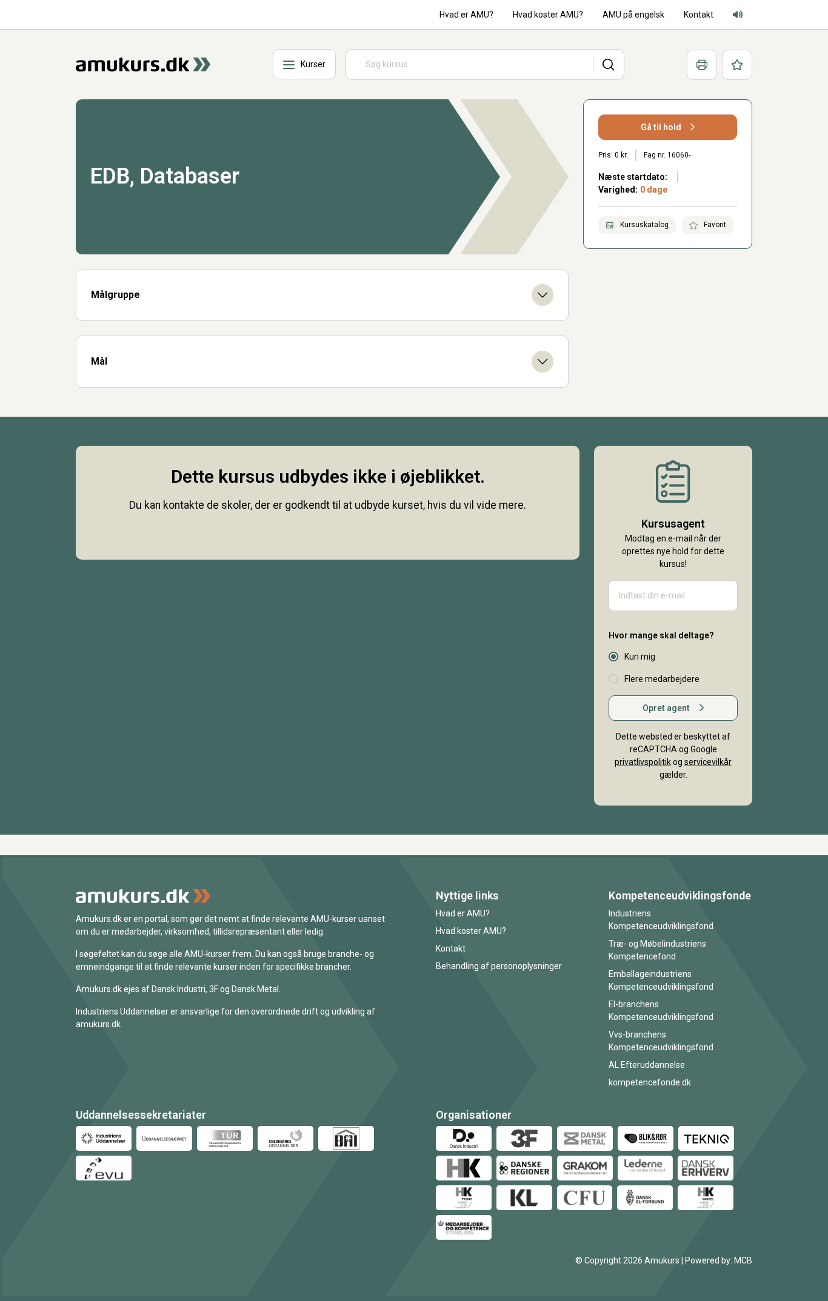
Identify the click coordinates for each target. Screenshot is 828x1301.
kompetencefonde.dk (650, 1082)
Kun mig (639, 656)
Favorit (714, 224)
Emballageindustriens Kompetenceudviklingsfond (661, 980)
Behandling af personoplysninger (499, 966)
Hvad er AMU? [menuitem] (466, 14)
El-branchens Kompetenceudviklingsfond (661, 1010)
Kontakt (451, 948)
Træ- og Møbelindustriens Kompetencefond (657, 950)
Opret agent (666, 708)
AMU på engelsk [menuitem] (633, 14)
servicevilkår (708, 762)
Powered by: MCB (718, 1260)
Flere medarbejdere (661, 679)
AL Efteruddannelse (647, 1065)
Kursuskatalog (643, 224)
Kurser (313, 64)
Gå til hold (661, 127)
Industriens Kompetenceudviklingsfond (661, 920)
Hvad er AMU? (463, 913)
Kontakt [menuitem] (698, 14)
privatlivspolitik (643, 762)
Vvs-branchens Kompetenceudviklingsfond (661, 1041)
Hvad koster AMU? (471, 931)
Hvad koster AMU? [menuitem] (548, 14)
